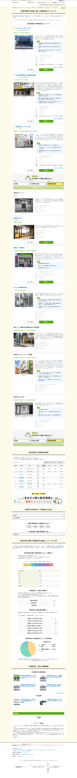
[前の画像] (14, 42)
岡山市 (24, 752)
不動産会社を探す (31, 2)
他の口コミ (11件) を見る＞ (58, 67)
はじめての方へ (62, 2)
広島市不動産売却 (47, 7)
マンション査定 (15, 749)
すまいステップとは (35, 749)
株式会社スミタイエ (21, 471)
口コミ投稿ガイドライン (45, 760)
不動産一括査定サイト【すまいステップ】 (19, 7)
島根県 (41, 526)
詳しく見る (30, 69)
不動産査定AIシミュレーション (22, 749)
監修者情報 (30, 760)
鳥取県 (35, 526)
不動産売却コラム (56, 2)
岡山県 (29, 526)
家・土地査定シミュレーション (52, 749)
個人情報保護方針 (38, 760)
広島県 (25, 754)
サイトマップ (21, 760)
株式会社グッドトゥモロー (23, 126)
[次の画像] (33, 42)
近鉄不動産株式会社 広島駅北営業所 (26, 75)
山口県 (47, 526)
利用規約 (33, 760)
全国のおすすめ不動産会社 (31, 7)
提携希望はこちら (61, 0)
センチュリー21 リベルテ (23, 28)
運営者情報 (26, 760)
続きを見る (61, 64)
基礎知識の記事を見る (60, 693)
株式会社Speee (56, 725)
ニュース (56, 760)
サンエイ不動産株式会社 (20, 287)
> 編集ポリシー (16, 737)
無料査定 (46, 69)
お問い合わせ (52, 760)
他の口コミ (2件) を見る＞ (58, 118)
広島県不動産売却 (40, 7)
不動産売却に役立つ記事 (29, 749)
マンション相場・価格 (39, 2)
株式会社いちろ (18, 218)
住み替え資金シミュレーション (43, 749)
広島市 (15, 515)
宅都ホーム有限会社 (19, 247)
